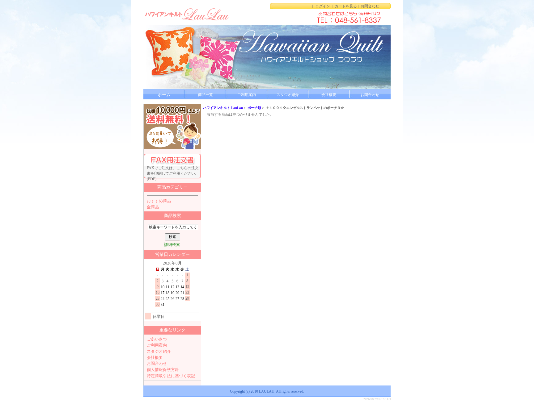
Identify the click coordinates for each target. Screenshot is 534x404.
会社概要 (328, 95)
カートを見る (346, 6)
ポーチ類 (254, 108)
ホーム (164, 95)
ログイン (322, 6)
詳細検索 (172, 244)
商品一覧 (205, 95)
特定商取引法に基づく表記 (171, 375)
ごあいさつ (157, 339)
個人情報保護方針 (163, 369)
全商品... (154, 207)
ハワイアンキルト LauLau (223, 108)
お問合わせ (370, 6)
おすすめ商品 (159, 200)
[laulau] (186, 14)
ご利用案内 (246, 95)
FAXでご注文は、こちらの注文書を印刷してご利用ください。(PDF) (173, 172)
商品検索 (172, 215)
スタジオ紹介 (288, 95)
